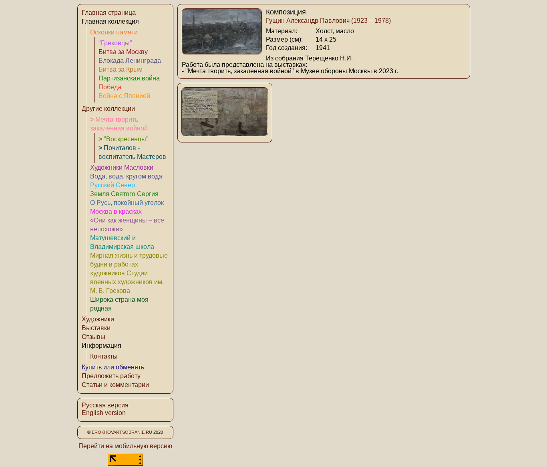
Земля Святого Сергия (124, 193)
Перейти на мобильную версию (125, 446)
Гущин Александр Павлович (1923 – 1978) (328, 20)
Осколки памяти (114, 32)
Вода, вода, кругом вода (126, 176)
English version (104, 412)
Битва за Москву (123, 51)
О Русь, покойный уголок (127, 202)
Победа (110, 87)
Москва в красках (116, 211)
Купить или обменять (113, 367)
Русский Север (112, 185)
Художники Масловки (121, 167)
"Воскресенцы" (124, 139)
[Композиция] (222, 52)
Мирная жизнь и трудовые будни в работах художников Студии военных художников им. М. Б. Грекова (129, 273)
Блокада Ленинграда (130, 60)
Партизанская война (129, 78)
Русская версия (105, 405)
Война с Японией (124, 95)
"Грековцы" (115, 43)
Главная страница (109, 12)
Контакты (104, 356)
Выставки (96, 328)
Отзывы (93, 336)
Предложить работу (111, 376)
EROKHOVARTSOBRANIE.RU (122, 432)
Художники (98, 319)
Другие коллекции (108, 108)
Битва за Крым (121, 69)
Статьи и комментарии (115, 384)
